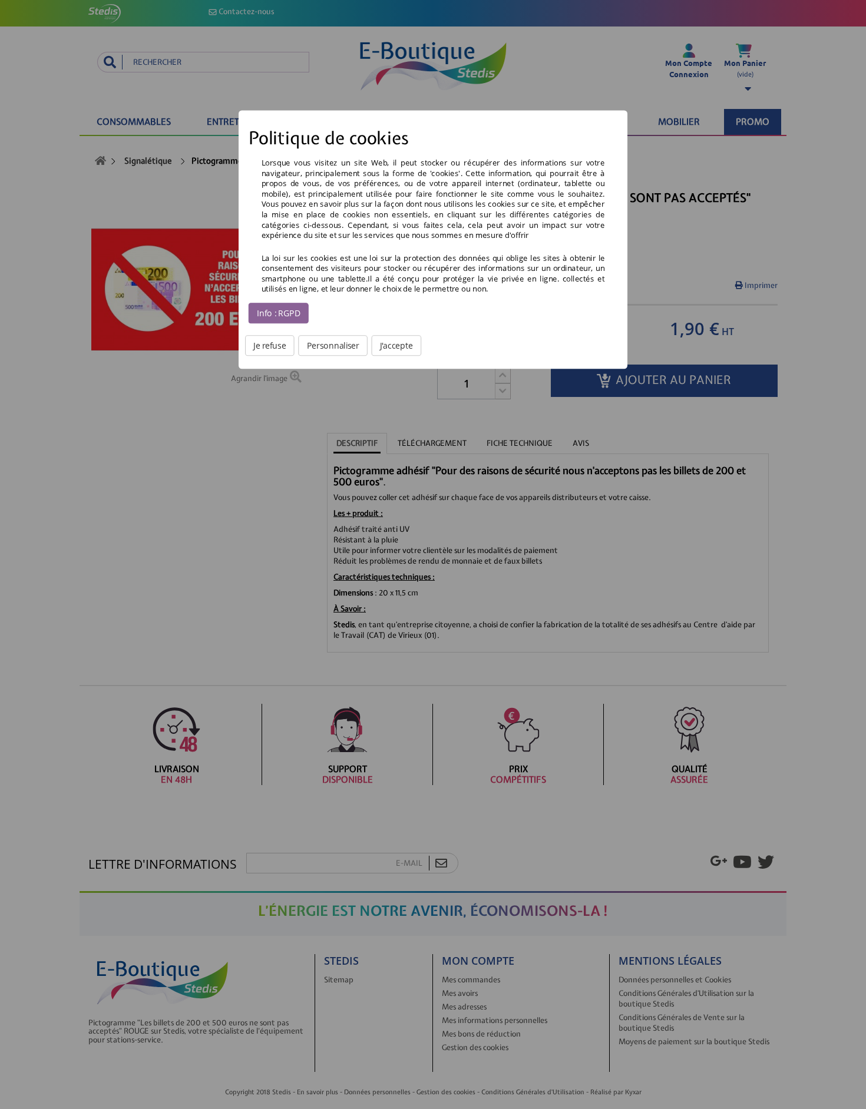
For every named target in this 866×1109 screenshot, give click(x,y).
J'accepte (396, 345)
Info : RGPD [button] (278, 313)
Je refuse (269, 345)
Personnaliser (333, 345)
